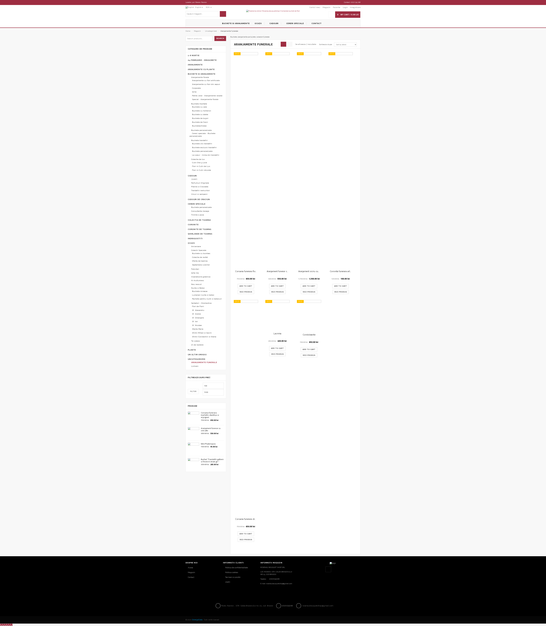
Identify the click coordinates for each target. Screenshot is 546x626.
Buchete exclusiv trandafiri (204, 147)
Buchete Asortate (199, 104)
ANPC (227, 582)
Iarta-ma (195, 273)
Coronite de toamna (199, 229)
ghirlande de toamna (200, 234)
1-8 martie (193, 56)
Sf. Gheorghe (198, 318)
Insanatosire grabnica (200, 277)
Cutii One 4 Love (199, 163)
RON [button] (208, 7)
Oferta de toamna (200, 261)
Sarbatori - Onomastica (201, 303)
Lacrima (277, 333)
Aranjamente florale (200, 77)
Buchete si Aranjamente (201, 74)
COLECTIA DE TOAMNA (199, 220)
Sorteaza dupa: (326, 44)
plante (192, 350)
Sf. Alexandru (198, 310)
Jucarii (194, 179)
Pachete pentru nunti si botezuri (207, 299)
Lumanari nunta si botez (203, 295)
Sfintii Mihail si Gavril (202, 333)
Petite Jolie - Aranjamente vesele (207, 96)
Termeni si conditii (232, 577)
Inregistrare (355, 7)
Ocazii (191, 243)
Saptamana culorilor (201, 265)
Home (188, 31)
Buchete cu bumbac (201, 253)
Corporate (196, 88)
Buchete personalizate (201, 130)
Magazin (197, 31)
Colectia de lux (198, 159)
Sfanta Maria (197, 329)
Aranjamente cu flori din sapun (206, 84)
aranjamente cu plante (201, 69)
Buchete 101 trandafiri (202, 144)
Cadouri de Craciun (199, 199)
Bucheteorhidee (199, 126)
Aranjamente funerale (204, 362)
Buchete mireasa (199, 291)
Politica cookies (231, 572)
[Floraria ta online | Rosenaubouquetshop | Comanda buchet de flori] (273, 11)
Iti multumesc (197, 280)
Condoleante (309, 335)
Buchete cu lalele (200, 114)
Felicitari (195, 269)
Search (220, 38)
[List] (289, 44)
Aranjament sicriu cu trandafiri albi (315, 271)
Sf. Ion (195, 321)
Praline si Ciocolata (199, 187)
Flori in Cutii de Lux (201, 166)
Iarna (194, 92)
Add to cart (245, 286)
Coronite (193, 225)
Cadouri (192, 176)
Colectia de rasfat (200, 257)
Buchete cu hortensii (201, 111)
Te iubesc (195, 341)
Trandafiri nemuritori (200, 190)
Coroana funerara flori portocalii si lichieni (256, 271)
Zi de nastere (197, 345)
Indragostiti (195, 239)
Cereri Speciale (196, 204)
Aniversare (196, 246)
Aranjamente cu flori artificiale (206, 80)
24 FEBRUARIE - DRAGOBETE (202, 60)
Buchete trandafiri (199, 140)
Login (345, 7)
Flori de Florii (198, 306)
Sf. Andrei (196, 314)
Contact (191, 577)
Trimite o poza (197, 215)
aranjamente (195, 65)
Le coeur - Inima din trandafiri (205, 155)
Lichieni (194, 366)
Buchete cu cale (199, 107)
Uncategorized (211, 31)
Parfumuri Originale (200, 183)
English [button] (198, 7)
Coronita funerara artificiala (343, 271)
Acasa (190, 567)
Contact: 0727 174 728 (352, 2)
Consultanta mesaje (200, 211)
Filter (193, 391)
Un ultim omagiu (197, 355)
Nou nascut (196, 284)
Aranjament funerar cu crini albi (282, 271)
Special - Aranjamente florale (205, 99)
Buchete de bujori (200, 118)
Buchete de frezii (200, 122)
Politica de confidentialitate (236, 567)
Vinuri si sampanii (199, 194)
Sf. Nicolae (197, 325)
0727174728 (274, 579)
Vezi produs (246, 292)
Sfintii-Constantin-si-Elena (204, 337)
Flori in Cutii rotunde (201, 170)
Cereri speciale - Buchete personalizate (202, 134)
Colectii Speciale (198, 250)
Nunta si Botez (198, 288)
